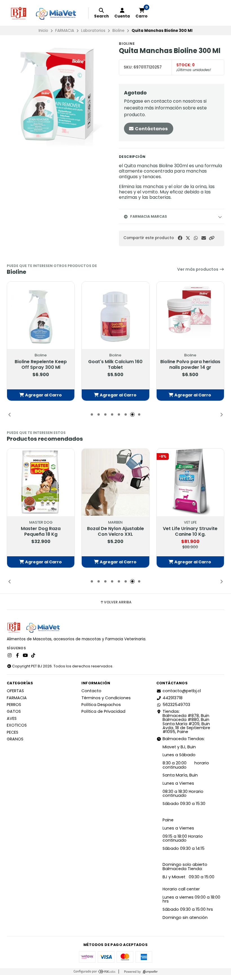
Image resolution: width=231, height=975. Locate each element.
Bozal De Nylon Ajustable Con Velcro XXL (115, 531)
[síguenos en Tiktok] (33, 655)
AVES (12, 718)
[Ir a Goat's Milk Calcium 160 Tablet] (115, 315)
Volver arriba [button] (118, 602)
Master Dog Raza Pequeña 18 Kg (41, 531)
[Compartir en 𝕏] (188, 238)
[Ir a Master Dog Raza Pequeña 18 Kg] (40, 482)
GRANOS (15, 739)
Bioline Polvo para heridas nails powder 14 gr (190, 364)
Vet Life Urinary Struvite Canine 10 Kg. (190, 531)
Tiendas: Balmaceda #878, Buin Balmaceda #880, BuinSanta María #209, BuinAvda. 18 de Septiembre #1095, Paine (186, 721)
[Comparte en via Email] (203, 238)
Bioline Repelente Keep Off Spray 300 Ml (41, 364)
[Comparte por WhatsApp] (196, 238)
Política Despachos (101, 705)
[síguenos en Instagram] (9, 655)
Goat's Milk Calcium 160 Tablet (115, 364)
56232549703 (176, 705)
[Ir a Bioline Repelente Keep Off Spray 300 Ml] (40, 315)
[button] (211, 238)
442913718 (173, 698)
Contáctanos (151, 128)
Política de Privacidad (103, 711)
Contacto (91, 691)
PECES (12, 732)
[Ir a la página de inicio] (45, 13)
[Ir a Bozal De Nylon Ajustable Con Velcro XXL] (115, 482)
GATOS (14, 711)
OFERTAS (15, 691)
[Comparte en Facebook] (180, 238)
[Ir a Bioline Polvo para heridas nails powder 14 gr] (190, 315)
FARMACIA (64, 30)
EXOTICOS (17, 725)
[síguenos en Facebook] (17, 655)
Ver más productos (198, 269)
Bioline (118, 30)
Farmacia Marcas (148, 216)
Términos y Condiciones (106, 698)
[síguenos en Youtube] (25, 655)
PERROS (14, 705)
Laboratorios (93, 30)
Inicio (43, 30)
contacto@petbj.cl (182, 691)
